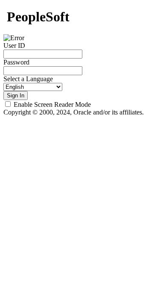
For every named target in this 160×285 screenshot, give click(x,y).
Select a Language (28, 78)
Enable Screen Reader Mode (52, 104)
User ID (14, 45)
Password (16, 62)
